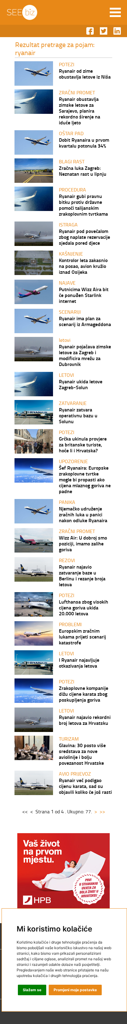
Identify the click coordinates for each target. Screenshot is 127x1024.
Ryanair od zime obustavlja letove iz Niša (85, 73)
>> (102, 811)
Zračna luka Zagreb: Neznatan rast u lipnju (82, 170)
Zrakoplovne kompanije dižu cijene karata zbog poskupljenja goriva (83, 693)
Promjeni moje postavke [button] (75, 989)
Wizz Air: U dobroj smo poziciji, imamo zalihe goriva (83, 543)
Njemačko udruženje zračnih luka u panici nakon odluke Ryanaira (83, 514)
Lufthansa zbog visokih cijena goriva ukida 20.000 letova (83, 607)
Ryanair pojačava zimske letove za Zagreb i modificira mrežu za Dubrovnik (85, 355)
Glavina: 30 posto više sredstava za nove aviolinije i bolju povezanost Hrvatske (82, 754)
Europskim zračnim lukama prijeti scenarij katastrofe (82, 636)
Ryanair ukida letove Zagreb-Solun (80, 384)
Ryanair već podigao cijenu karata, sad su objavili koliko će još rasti (85, 786)
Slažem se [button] (32, 989)
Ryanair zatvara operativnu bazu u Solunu (78, 415)
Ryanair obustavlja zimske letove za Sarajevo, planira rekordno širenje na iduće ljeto (79, 110)
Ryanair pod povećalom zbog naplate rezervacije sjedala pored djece (84, 236)
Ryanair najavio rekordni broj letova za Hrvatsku (85, 719)
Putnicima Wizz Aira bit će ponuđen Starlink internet (84, 295)
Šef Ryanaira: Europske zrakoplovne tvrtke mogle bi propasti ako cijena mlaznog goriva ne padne (85, 479)
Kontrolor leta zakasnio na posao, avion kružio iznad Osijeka (83, 265)
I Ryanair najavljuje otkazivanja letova (79, 662)
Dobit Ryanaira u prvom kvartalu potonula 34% (84, 142)
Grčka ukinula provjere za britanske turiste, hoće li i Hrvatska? (83, 444)
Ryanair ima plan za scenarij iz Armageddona (85, 321)
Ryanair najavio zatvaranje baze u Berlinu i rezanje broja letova (82, 575)
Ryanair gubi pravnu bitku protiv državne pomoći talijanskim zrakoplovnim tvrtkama (83, 204)
